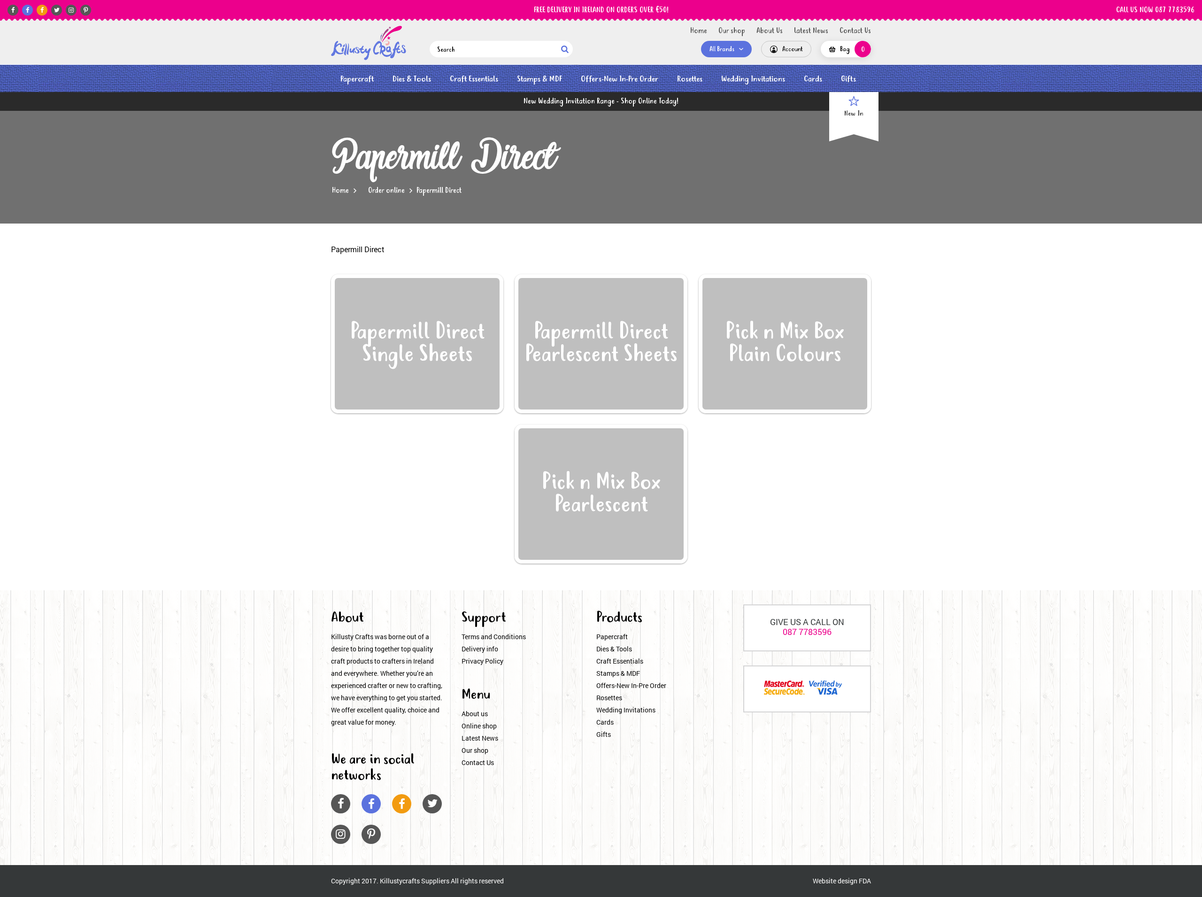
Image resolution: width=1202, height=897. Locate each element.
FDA (865, 880)
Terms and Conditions (494, 636)
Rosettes (689, 79)
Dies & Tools (412, 79)
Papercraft (357, 79)
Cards (813, 79)
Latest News (811, 31)
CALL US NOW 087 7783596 (1155, 10)
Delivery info (480, 648)
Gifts (848, 79)
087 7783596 (807, 631)
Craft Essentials (474, 79)
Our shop (731, 31)
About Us (769, 31)
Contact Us (855, 31)
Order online (386, 191)
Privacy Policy (482, 661)
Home (698, 31)
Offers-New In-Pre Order (619, 79)
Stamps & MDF (539, 79)
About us (475, 713)
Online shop (479, 725)
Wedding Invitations (753, 79)
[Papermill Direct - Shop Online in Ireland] (368, 43)
